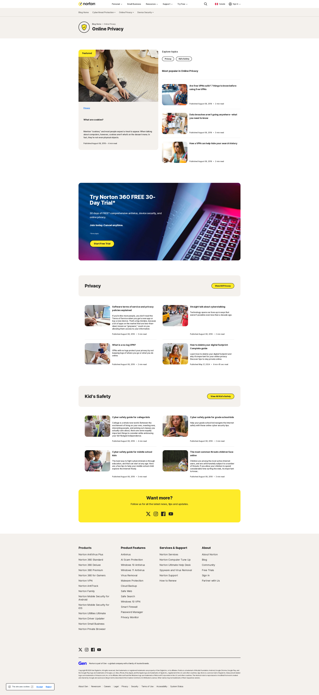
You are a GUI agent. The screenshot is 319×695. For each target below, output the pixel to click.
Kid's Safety (184, 59)
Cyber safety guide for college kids (131, 417)
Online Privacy (126, 12)
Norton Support (169, 575)
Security (134, 686)
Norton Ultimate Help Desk (175, 564)
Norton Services (169, 554)
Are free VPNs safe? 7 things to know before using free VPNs (212, 87)
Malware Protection (132, 580)
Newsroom (96, 686)
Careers (107, 686)
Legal (116, 686)
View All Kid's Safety (221, 396)
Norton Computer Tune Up (175, 559)
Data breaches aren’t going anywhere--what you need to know (213, 116)
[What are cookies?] (118, 76)
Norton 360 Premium (91, 570)
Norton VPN (85, 580)
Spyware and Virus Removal (176, 570)
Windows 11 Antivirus (133, 570)
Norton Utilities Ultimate (92, 613)
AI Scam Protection (132, 559)
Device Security (144, 12)
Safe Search (128, 596)
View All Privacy (223, 286)
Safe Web (126, 591)
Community (208, 564)
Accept (40, 687)
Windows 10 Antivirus (133, 564)
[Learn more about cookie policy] (32, 686)
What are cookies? (93, 119)
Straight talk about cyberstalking (207, 306)
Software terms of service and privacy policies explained (133, 308)
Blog (204, 559)
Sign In (206, 575)
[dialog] (30, 686)
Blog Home (84, 12)
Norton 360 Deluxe (90, 564)
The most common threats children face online (211, 454)
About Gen (83, 686)
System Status (176, 686)
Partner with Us (211, 580)
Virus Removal (129, 575)
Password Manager (132, 612)
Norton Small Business (91, 623)
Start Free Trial (102, 243)
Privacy (86, 108)
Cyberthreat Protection (103, 12)
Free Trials (208, 570)
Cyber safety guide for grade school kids (212, 417)
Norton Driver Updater (92, 618)
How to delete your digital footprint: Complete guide (209, 347)
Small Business (134, 4)
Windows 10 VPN (130, 601)
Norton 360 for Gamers (92, 575)
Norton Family (87, 591)
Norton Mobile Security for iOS (94, 606)
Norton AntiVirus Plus (91, 554)
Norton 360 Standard (91, 559)
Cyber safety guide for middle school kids (132, 454)
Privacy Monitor (130, 617)
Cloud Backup (129, 585)
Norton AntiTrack (88, 585)
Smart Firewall (129, 606)
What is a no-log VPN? (124, 345)
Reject (48, 687)
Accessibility (162, 686)
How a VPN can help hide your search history (213, 143)
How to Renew (168, 580)
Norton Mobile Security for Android (94, 598)
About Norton (210, 554)
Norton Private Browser (92, 629)
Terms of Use (147, 686)
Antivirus (126, 554)
